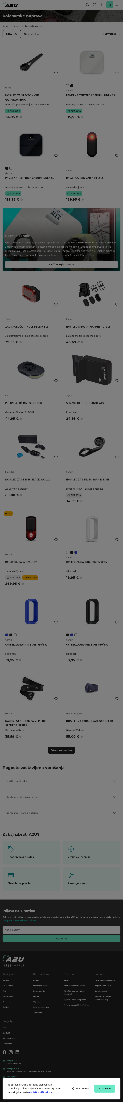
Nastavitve (82, 1088)
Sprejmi (106, 1088)
